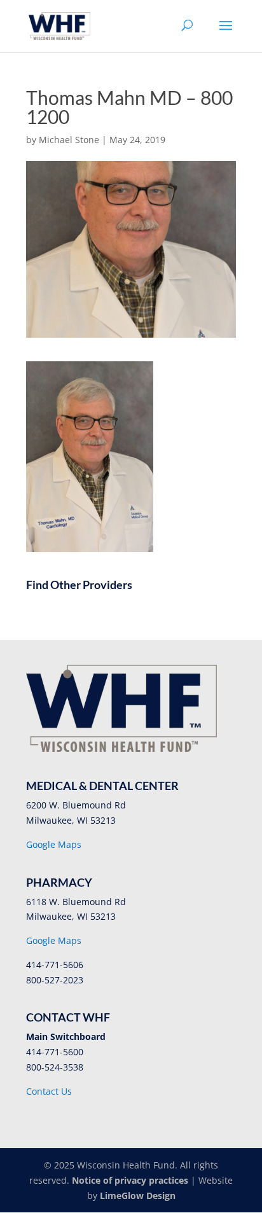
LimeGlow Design (138, 1195)
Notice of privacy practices (130, 1180)
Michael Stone (69, 140)
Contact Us (49, 1091)
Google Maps (53, 844)
